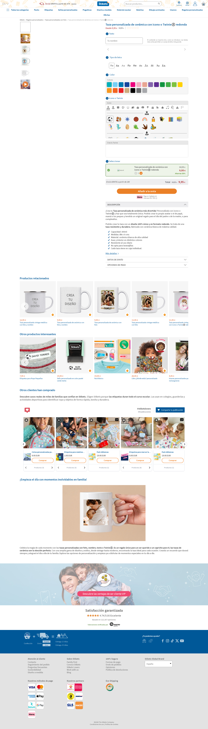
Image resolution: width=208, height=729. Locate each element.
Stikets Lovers (73, 667)
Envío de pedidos (113, 664)
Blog (69, 672)
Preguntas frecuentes (37, 667)
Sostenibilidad (34, 669)
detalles (73, 4)
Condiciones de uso (97, 724)
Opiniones (110, 667)
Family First (72, 662)
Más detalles (111, 253)
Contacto (32, 662)
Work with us (73, 669)
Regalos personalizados (34, 20)
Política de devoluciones (117, 669)
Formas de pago (113, 662)
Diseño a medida (35, 672)
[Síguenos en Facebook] (162, 641)
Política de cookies (111, 724)
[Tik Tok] (172, 641)
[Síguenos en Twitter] (177, 641)
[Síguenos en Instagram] (167, 641)
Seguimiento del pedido (39, 664)
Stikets (22, 20)
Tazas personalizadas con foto (55, 20)
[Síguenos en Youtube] (181, 641)
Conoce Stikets (73, 664)
